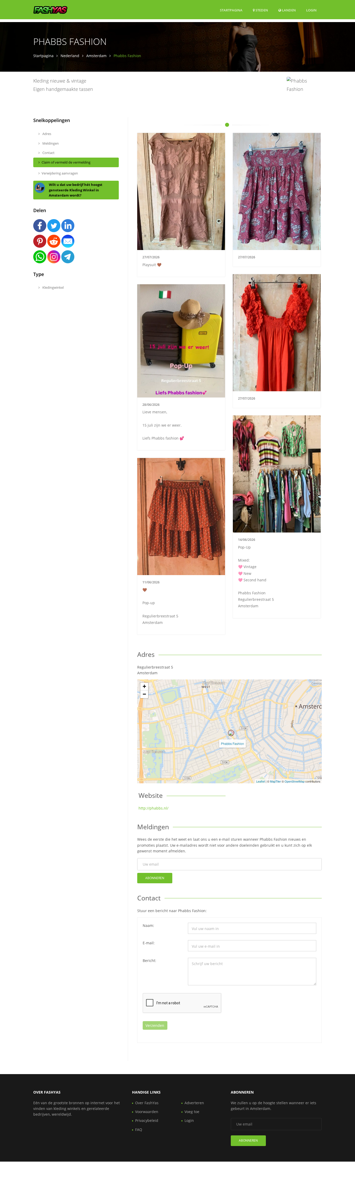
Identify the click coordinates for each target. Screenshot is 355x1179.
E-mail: (149, 942)
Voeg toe (192, 1111)
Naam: (148, 925)
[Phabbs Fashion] (231, 733)
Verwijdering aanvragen (60, 173)
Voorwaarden (146, 1111)
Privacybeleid (146, 1120)
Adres (46, 133)
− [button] (144, 694)
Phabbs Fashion (232, 743)
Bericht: (149, 960)
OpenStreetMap (295, 781)
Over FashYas (147, 1102)
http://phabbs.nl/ (153, 808)
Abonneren (154, 878)
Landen (288, 10)
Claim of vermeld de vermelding (66, 162)
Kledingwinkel (53, 287)
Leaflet (260, 781)
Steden (261, 10)
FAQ (138, 1129)
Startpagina (231, 10)
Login (311, 10)
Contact (48, 152)
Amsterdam (96, 55)
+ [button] (144, 686)
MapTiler (275, 781)
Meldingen (50, 143)
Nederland (70, 55)
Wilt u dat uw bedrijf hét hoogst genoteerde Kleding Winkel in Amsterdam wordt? (75, 190)
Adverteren (194, 1102)
